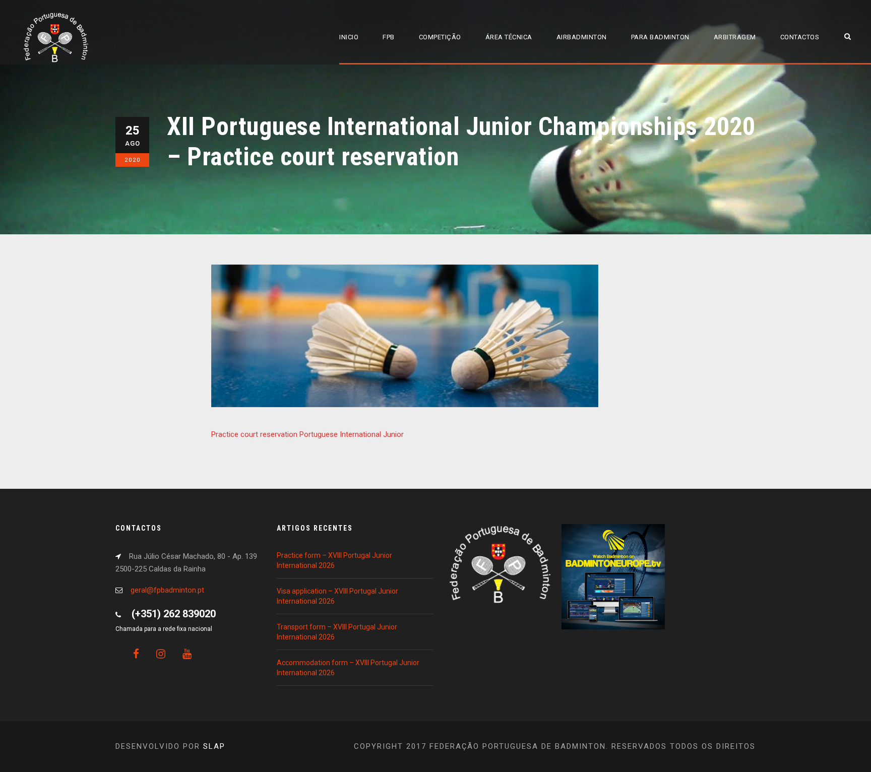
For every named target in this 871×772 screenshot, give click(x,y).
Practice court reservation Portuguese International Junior (307, 434)
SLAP (214, 746)
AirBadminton (581, 37)
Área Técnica (508, 37)
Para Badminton (660, 37)
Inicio (348, 37)
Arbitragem (735, 37)
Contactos (800, 37)
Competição (440, 37)
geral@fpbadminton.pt (167, 590)
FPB (389, 37)
